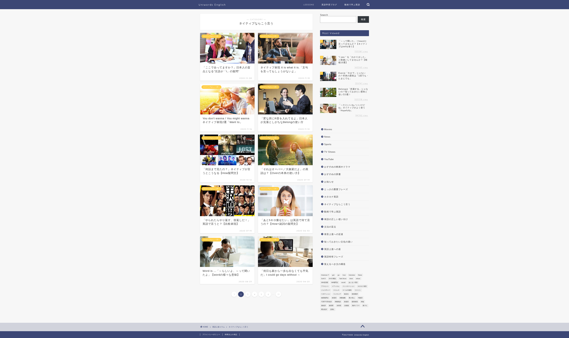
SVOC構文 (332, 278)
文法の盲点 (330, 226)
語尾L (332, 309)
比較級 (346, 305)
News (327, 136)
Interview (352, 275)
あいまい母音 (353, 282)
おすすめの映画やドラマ (337, 167)
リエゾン (358, 290)
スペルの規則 (347, 290)
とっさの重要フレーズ (336, 189)
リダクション (325, 294)
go (338, 275)
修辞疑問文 (325, 298)
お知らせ (329, 181)
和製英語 (338, 301)
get (333, 275)
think (351, 278)
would (343, 282)
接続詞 (323, 305)
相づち (365, 305)
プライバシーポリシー (211, 334)
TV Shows (329, 152)
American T (325, 275)
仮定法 (346, 294)
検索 (363, 19)
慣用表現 (355, 301)
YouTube (329, 159)
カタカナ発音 (362, 286)
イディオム (335, 286)
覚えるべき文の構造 (335, 264)
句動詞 (360, 298)
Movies (328, 129)
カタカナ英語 (331, 196)
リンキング (337, 294)
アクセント (325, 286)
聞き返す (324, 309)
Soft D (323, 278)
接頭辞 (331, 305)
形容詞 (346, 301)
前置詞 (334, 298)
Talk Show (342, 278)
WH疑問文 (334, 282)
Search (324, 15)
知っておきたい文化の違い (338, 241)
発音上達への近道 (333, 234)
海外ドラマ (355, 305)
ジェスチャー (325, 290)
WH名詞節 (324, 282)
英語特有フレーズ (333, 256)
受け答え (352, 298)
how (344, 275)
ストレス (336, 290)
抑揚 (362, 301)
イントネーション (348, 286)
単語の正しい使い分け (336, 219)
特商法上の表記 (231, 334)
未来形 (339, 305)
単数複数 (343, 298)
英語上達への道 (332, 249)
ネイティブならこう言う (337, 204)
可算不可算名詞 (326, 301)
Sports (327, 144)
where (358, 278)
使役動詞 (355, 294)
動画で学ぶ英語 (332, 211)
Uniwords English (212, 4)
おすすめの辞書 (332, 174)
